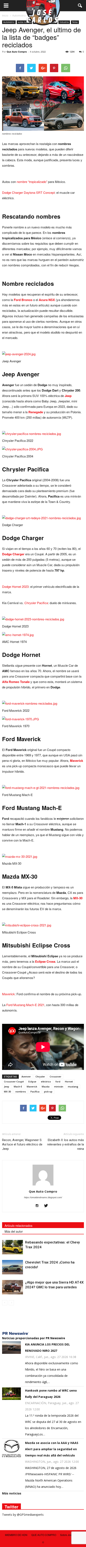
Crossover (55, 1076)
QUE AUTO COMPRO (43, 1535)
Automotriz (8, 22)
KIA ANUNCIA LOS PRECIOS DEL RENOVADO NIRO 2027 (47, 1347)
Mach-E (18, 1086)
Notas (75, 22)
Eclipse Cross (45, 961)
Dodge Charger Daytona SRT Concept (28, 192)
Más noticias (11, 1493)
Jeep (68, 395)
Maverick (76, 760)
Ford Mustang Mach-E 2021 (25, 1005)
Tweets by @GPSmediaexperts (23, 1515)
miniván (58, 1086)
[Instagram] (38, 1206)
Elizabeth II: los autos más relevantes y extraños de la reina (65, 1144)
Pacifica (34, 1091)
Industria (64, 22)
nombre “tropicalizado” (32, 181)
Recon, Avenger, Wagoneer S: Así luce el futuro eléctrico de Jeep (22, 1144)
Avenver (26, 1076)
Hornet (69, 1081)
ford (58, 1081)
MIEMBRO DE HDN (16, 1535)
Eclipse (32, 1081)
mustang (73, 1086)
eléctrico (46, 1081)
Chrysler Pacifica (36, 603)
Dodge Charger (13, 554)
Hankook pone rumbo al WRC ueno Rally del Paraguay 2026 (51, 1393)
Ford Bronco (23, 299)
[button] (80, 5)
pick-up (48, 1091)
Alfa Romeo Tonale (16, 681)
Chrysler (40, 1076)
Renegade (35, 412)
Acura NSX (47, 299)
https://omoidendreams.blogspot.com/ (43, 1197)
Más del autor (14, 1231)
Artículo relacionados (18, 1225)
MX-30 (77, 898)
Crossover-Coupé (14, 1081)
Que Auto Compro (17, 51)
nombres (20, 1091)
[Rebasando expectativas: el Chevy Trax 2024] (12, 1247)
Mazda (45, 1086)
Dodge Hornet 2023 (15, 586)
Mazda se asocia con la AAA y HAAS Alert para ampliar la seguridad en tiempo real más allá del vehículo (51, 1449)
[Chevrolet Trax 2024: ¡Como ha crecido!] (12, 1267)
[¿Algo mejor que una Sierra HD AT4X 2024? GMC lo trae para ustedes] (12, 1287)
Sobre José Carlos (70, 1535)
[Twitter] (47, 1206)
